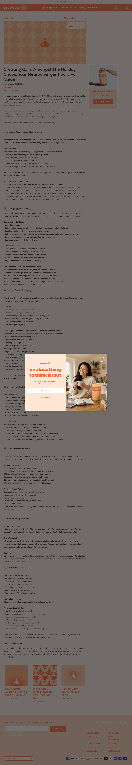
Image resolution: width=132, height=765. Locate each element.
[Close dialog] (102, 359)
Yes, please (45, 391)
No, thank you (45, 397)
